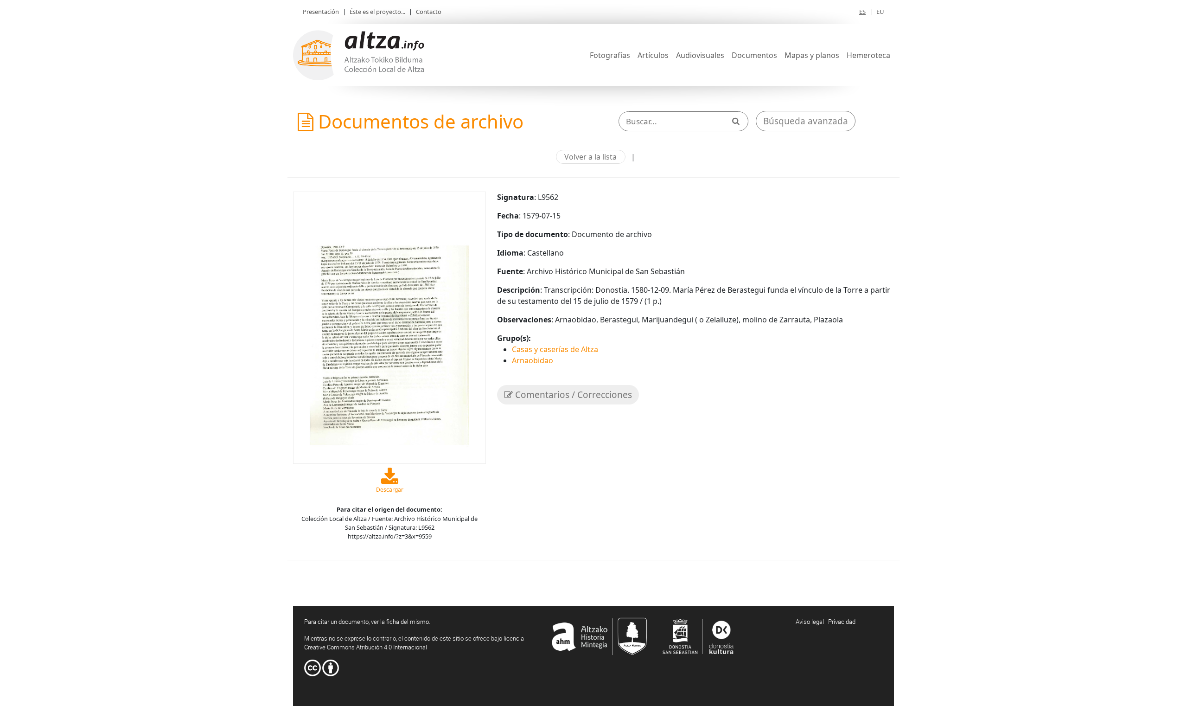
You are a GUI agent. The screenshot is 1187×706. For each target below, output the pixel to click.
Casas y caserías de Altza (555, 349)
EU (880, 11)
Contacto (428, 11)
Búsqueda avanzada (805, 121)
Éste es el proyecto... (377, 11)
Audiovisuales (700, 55)
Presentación (321, 11)
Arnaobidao (532, 360)
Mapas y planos (812, 55)
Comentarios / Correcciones (572, 395)
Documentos (754, 55)
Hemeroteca (868, 55)
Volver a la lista (590, 157)
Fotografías (610, 55)
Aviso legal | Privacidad (825, 621)
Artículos (653, 55)
